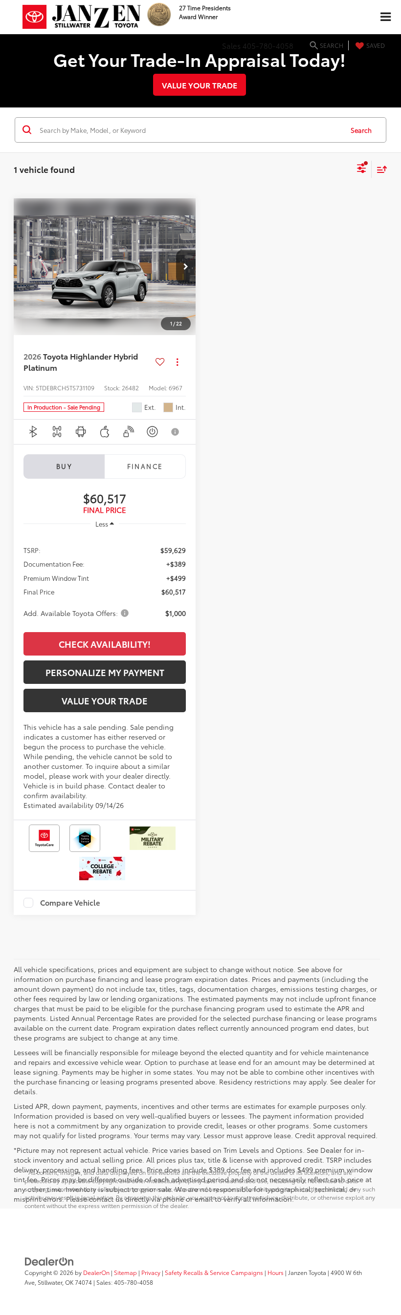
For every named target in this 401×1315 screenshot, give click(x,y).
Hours (275, 1272)
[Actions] (177, 361)
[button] (186, 267)
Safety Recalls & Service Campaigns (214, 1272)
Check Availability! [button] (105, 643)
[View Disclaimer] (176, 432)
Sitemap (125, 1272)
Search (361, 130)
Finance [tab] (145, 466)
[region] (104, 580)
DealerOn (96, 1272)
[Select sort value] (379, 169)
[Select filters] (362, 169)
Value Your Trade (199, 84)
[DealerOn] (49, 1260)
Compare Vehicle (70, 903)
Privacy (150, 1272)
